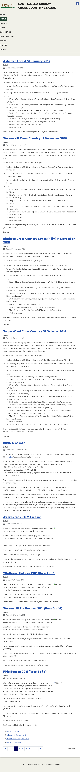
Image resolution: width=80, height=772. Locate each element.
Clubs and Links (7, 36)
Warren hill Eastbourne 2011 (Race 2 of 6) (32, 608)
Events (3, 23)
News (3, 19)
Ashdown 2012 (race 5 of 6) (16, 735)
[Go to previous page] (9, 748)
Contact (4, 50)
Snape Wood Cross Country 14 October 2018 (34, 331)
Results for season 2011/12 (15, 742)
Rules (2, 28)
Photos (3, 45)
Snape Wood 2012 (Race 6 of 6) (17, 738)
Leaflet (10, 457)
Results (3, 41)
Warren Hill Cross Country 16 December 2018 (35, 138)
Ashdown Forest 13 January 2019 (26, 61)
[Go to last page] (41, 748)
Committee (5, 32)
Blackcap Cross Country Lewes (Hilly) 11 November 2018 (39, 240)
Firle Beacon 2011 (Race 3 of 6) (25, 671)
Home (2, 15)
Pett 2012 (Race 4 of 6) (14, 731)
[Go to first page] (5, 748)
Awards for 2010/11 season (22, 517)
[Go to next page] (37, 748)
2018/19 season (14, 443)
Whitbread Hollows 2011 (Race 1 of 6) (29, 573)
